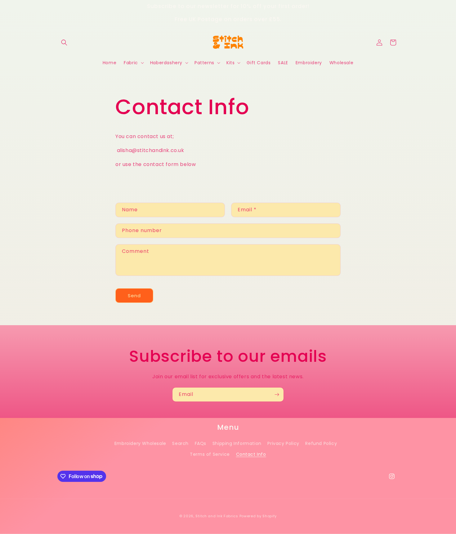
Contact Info (251, 454)
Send (134, 295)
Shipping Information (237, 443)
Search (180, 443)
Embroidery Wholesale (140, 443)
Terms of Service (210, 454)
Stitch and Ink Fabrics (216, 516)
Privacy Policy (283, 443)
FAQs (200, 443)
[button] (64, 42)
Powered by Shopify (258, 516)
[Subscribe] (277, 394)
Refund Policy (321, 443)
